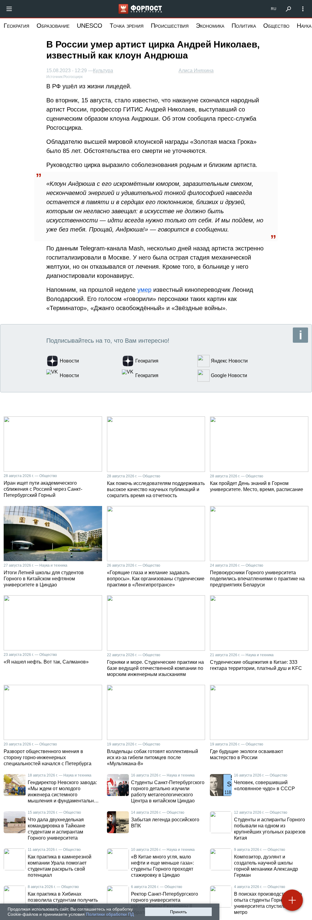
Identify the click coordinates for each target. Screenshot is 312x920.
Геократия (16, 25)
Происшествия (170, 25)
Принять (178, 911)
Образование (53, 25)
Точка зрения (127, 25)
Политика (244, 25)
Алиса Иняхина (196, 70)
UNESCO (89, 25)
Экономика (210, 25)
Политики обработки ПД (110, 914)
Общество (276, 25)
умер (144, 289)
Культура (103, 70)
